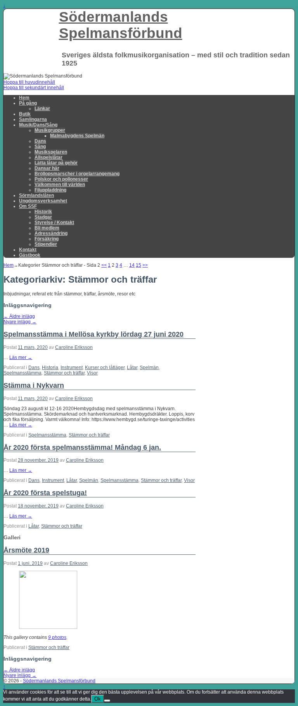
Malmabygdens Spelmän (77, 135)
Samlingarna (33, 119)
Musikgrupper (50, 130)
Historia (50, 367)
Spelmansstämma (22, 373)
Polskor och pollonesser (61, 179)
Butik (25, 114)
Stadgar (43, 217)
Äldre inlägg (19, 316)
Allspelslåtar (48, 157)
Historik (43, 211)
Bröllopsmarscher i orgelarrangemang (77, 173)
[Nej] (107, 700)
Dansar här (47, 168)
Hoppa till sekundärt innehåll (33, 87)
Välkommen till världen (60, 184)
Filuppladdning (50, 190)
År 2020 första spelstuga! (45, 493)
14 (132, 265)
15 (138, 265)
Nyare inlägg (19, 322)
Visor (92, 373)
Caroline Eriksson (74, 347)
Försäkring (47, 239)
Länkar (42, 108)
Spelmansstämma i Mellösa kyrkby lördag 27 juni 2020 (93, 334)
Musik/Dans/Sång (38, 125)
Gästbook (29, 255)
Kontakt (27, 249)
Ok (97, 699)
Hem (24, 97)
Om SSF (28, 206)
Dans (40, 141)
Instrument (72, 367)
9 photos (57, 637)
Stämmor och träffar (64, 373)
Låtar (132, 367)
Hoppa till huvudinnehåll (29, 82)
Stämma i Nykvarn (33, 385)
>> (145, 265)
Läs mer (20, 357)
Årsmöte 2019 (26, 550)
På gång (28, 103)
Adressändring (51, 233)
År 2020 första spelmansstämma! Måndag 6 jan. (82, 447)
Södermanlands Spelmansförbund (120, 25)
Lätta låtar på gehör (56, 163)
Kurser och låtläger (105, 367)
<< (104, 265)
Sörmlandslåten (36, 195)
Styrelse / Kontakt (54, 222)
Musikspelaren (51, 152)
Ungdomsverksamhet (43, 201)
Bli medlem (47, 228)
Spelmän (149, 367)
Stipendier (46, 244)
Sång (40, 146)
